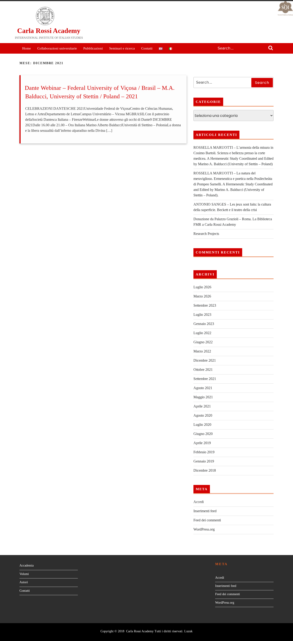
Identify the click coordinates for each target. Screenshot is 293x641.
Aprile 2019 (202, 443)
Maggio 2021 (203, 397)
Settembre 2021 (204, 379)
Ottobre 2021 (203, 369)
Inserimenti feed (205, 511)
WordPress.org (204, 529)
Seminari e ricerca (122, 48)
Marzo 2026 (202, 296)
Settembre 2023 (204, 305)
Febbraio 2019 (203, 452)
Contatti (146, 48)
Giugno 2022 (203, 342)
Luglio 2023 (202, 314)
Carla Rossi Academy (48, 30)
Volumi (24, 574)
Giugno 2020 (203, 434)
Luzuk (188, 631)
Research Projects (206, 234)
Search (270, 48)
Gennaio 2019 (203, 461)
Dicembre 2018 (204, 470)
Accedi (198, 502)
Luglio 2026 (202, 287)
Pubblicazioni (93, 48)
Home (26, 48)
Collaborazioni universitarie (57, 48)
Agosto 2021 (202, 388)
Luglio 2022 (202, 333)
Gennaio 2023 (203, 324)
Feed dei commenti (207, 520)
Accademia (26, 565)
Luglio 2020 (202, 424)
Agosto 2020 (202, 415)
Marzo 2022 (202, 351)
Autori (23, 582)
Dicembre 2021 (204, 360)
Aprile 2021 (202, 406)
